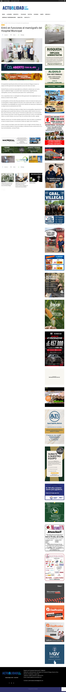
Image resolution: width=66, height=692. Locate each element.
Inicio (2, 23)
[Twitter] (63, 1)
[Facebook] (59, 1)
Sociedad (5, 23)
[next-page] (4, 190)
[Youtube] (64, 1)
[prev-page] (2, 190)
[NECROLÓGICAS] (35, 177)
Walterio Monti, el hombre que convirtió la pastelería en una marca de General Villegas (6, 184)
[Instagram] (61, 1)
